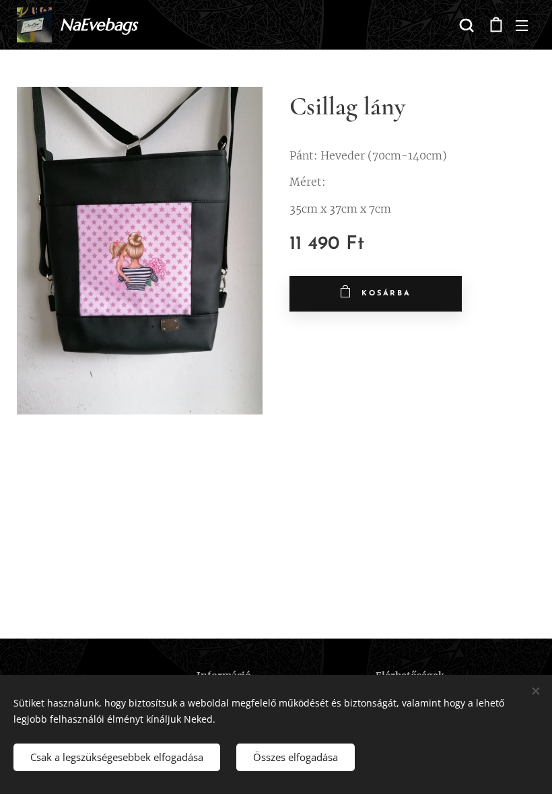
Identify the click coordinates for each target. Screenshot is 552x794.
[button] (466, 25)
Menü (521, 24)
